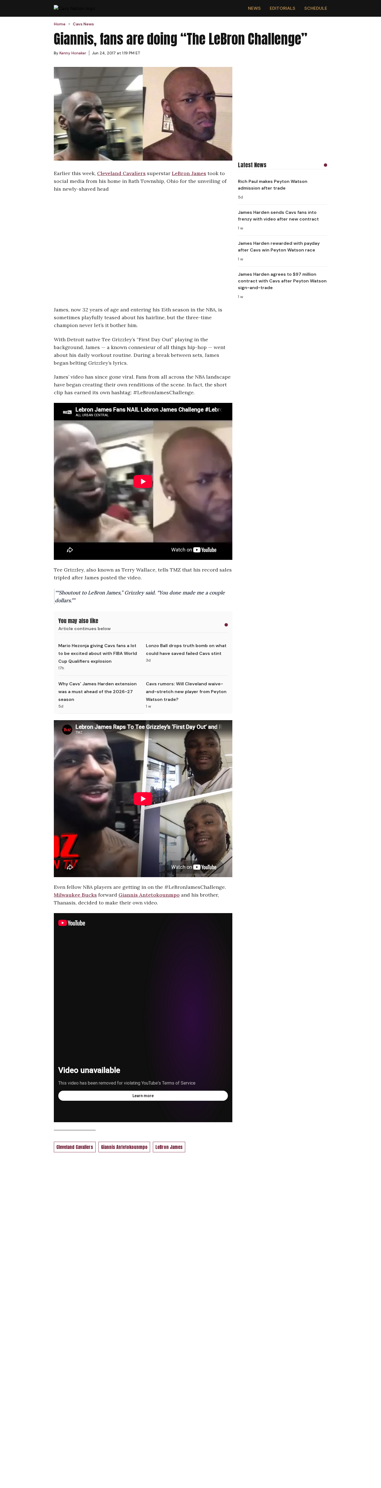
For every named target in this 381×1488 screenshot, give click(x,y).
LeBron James (189, 173)
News (254, 8)
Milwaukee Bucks (75, 895)
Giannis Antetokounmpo (149, 895)
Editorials (282, 8)
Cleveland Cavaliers (121, 173)
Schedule (315, 8)
